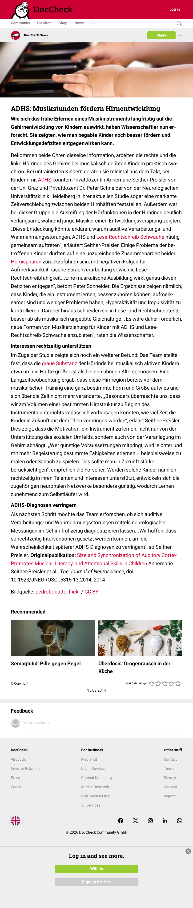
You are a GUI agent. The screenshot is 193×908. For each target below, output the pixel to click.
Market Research (95, 787)
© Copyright (19, 683)
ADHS (44, 180)
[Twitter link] (135, 821)
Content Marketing (96, 777)
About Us (18, 759)
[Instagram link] (150, 821)
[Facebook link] (120, 821)
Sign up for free (96, 882)
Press (15, 777)
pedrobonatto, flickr (58, 592)
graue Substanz (59, 363)
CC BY (91, 592)
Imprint (170, 796)
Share (162, 35)
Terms (169, 768)
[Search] (178, 23)
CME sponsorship (95, 796)
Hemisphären (26, 262)
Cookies (170, 787)
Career (16, 787)
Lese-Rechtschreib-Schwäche (130, 237)
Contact (170, 759)
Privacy (170, 777)
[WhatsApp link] (179, 821)
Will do (96, 868)
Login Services (93, 768)
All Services (90, 805)
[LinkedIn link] (165, 821)
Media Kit (89, 759)
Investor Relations (25, 768)
